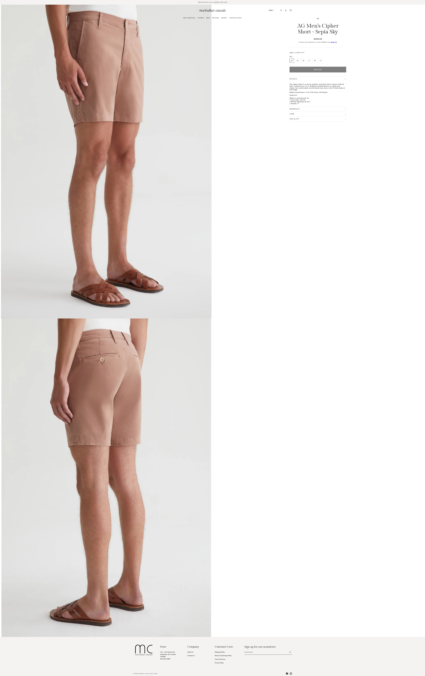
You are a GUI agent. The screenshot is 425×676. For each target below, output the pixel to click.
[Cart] (290, 10)
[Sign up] (290, 652)
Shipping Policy (220, 652)
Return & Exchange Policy (223, 656)
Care (292, 114)
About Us (190, 652)
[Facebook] (287, 673)
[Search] (281, 10)
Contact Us (191, 656)
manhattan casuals (143, 673)
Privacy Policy (219, 663)
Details (293, 79)
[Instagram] (291, 673)
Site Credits (153, 673)
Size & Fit (294, 119)
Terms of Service (220, 659)
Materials (295, 109)
